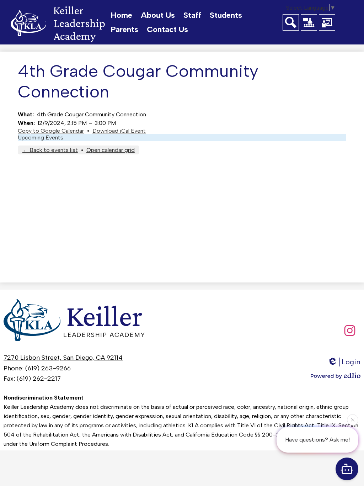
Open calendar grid (110, 150)
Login (351, 362)
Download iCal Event (119, 130)
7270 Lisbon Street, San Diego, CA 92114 (63, 357)
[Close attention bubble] (352, 419)
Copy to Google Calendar (51, 130)
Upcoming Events (40, 137)
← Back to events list (50, 150)
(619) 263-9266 (48, 368)
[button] (157, 15)
